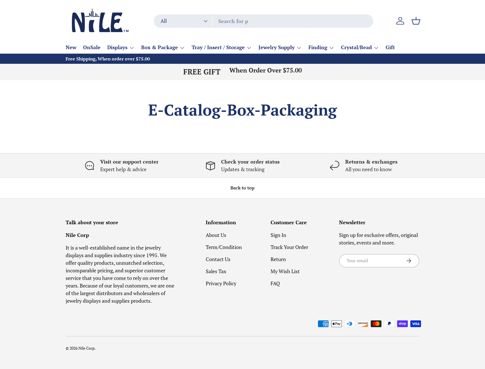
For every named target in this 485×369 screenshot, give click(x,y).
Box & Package (159, 47)
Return (278, 259)
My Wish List (285, 271)
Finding (317, 47)
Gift (390, 47)
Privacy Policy (221, 283)
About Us (216, 235)
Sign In (278, 235)
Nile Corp (86, 348)
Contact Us (218, 259)
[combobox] (263, 21)
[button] (416, 21)
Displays (117, 47)
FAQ (275, 283)
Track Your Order (289, 247)
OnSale (91, 47)
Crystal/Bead (356, 47)
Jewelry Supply (276, 47)
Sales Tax (216, 271)
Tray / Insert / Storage (218, 47)
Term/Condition (224, 247)
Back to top (242, 188)
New (71, 47)
